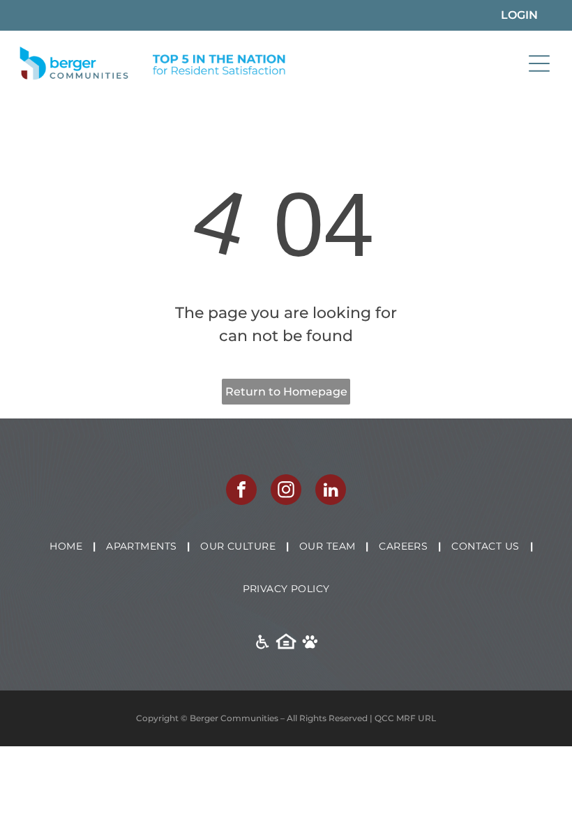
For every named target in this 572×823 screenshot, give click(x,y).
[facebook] (241, 491)
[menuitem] (67, 546)
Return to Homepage (286, 391)
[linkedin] (330, 491)
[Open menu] (539, 63)
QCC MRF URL (405, 718)
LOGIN (519, 15)
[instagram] (286, 491)
